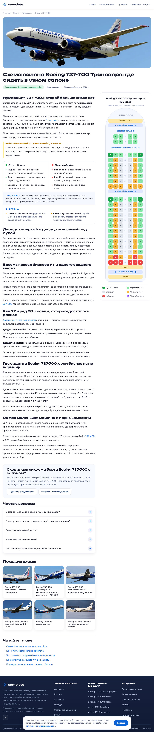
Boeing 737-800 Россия (99, 696)
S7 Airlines (59, 699)
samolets (15, 4)
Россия (58, 694)
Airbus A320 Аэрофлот (99, 712)
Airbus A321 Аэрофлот (99, 707)
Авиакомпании (106, 4)
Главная (6, 13)
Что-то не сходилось (55, 491)
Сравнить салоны (131, 699)
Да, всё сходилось (22, 491)
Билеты (125, 704)
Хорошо (121, 723)
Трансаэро (27, 13)
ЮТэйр (57, 715)
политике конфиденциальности (40, 726)
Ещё (145, 4)
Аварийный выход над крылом (19, 320)
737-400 (90, 436)
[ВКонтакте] (5, 717)
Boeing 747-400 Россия (99, 701)
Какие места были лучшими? (21, 539)
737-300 (7, 303)
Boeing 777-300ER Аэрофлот (102, 691)
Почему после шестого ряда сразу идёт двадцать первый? (38, 521)
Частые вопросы (130, 715)
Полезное (136, 4)
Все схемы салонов (132, 689)
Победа (58, 704)
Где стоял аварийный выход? (22, 530)
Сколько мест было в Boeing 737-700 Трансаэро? (33, 511)
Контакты (135, 728)
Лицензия (146, 728)
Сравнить (123, 4)
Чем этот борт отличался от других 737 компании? (33, 548)
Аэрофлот (59, 689)
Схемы (92, 4)
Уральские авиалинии (65, 710)
